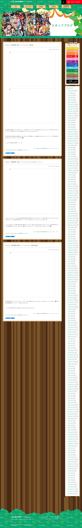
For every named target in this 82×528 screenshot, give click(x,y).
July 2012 (70, 473)
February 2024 (71, 159)
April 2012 (70, 480)
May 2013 (70, 452)
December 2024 (72, 136)
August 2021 (71, 227)
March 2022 (71, 211)
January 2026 (71, 106)
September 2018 (72, 307)
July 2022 (70, 202)
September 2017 (72, 334)
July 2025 (70, 120)
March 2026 (71, 102)
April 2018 (70, 318)
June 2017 (70, 341)
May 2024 (70, 152)
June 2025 (70, 122)
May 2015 (70, 398)
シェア (13, 153)
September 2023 (72, 170)
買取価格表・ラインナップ (66, 7)
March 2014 (71, 429)
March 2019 (71, 293)
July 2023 (70, 174)
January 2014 (71, 434)
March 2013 (71, 457)
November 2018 (72, 302)
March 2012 (71, 482)
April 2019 (70, 291)
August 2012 (71, 470)
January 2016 (71, 379)
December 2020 (72, 245)
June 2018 (70, 313)
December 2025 (72, 108)
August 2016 (71, 363)
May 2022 (70, 206)
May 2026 (70, 97)
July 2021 (70, 229)
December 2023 (72, 163)
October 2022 (71, 195)
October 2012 (71, 468)
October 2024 (71, 140)
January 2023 (71, 188)
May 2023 (70, 179)
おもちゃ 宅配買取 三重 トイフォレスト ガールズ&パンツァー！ (24, 162)
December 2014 (72, 409)
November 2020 (72, 247)
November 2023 (72, 165)
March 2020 (71, 266)
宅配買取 (53, 7)
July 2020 (70, 256)
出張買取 (41, 7)
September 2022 (72, 197)
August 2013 (71, 445)
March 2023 (71, 184)
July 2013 (70, 448)
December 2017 (72, 327)
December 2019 (72, 272)
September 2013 (72, 443)
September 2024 (72, 143)
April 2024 (70, 154)
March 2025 (71, 129)
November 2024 (72, 138)
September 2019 (72, 279)
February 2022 (71, 213)
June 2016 (70, 368)
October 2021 (71, 222)
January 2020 (71, 270)
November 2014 (72, 411)
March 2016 (71, 375)
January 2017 (71, 352)
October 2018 (71, 304)
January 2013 (71, 461)
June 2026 (70, 95)
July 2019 (70, 284)
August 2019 (71, 281)
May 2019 (70, 288)
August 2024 (71, 145)
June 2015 (70, 395)
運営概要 (56, 518)
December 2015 (72, 382)
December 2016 (72, 354)
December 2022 (72, 190)
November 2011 (72, 491)
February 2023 (71, 186)
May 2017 (70, 343)
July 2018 (70, 311)
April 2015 (70, 400)
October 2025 (71, 113)
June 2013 (70, 450)
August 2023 (71, 172)
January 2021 (71, 243)
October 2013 (71, 441)
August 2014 (71, 418)
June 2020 (70, 259)
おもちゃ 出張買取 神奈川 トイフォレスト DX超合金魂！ (22, 245)
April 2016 (70, 373)
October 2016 (71, 359)
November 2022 (72, 193)
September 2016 (72, 361)
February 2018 (71, 322)
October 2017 (71, 332)
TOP (15, 7)
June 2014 (70, 423)
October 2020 (71, 250)
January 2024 (71, 161)
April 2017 (70, 345)
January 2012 (71, 486)
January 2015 (71, 407)
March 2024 (71, 156)
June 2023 (70, 177)
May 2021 (70, 234)
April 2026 (70, 99)
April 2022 (70, 209)
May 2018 (70, 316)
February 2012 (71, 484)
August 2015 (71, 391)
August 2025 (71, 118)
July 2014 (70, 420)
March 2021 (71, 238)
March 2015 (71, 402)
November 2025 (72, 111)
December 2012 (72, 464)
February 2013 (71, 459)
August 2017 (71, 336)
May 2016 (70, 370)
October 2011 (71, 493)
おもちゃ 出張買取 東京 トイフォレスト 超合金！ (19, 45)
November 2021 (72, 220)
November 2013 (72, 439)
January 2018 (71, 325)
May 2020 (70, 261)
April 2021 (70, 236)
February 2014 (71, 432)
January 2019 (71, 297)
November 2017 (72, 329)
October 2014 (71, 414)
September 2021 (72, 225)
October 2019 (71, 277)
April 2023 (70, 181)
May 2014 (70, 425)
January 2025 (71, 133)
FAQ (42, 518)
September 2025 (72, 115)
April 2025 (70, 127)
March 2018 (71, 320)
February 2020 (71, 268)
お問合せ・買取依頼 (48, 518)
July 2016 (70, 366)
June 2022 (70, 204)
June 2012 (70, 475)
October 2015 (71, 386)
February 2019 (71, 295)
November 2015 (72, 384)
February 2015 (71, 404)
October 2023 (71, 168)
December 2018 (72, 300)
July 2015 (70, 393)
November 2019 (72, 275)
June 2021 (70, 231)
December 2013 (72, 436)
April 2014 (70, 427)
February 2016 (71, 377)
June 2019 (70, 286)
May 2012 (70, 477)
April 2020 (70, 263)
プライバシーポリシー (64, 518)
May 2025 (70, 124)
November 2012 (72, 466)
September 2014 (72, 416)
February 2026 (71, 104)
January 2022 (71, 215)
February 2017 (71, 350)
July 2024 (70, 147)
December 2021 (72, 218)
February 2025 (71, 131)
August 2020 (71, 254)
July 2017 (70, 338)
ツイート (8, 153)
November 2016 (72, 357)
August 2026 (71, 90)
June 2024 (70, 149)
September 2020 (72, 252)
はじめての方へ (28, 7)
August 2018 (71, 309)
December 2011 (72, 489)
